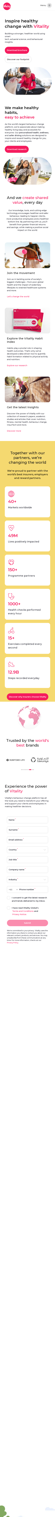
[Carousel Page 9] (33, 769)
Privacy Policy (12, 943)
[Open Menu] (46, 5)
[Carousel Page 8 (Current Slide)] (31, 769)
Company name (17, 869)
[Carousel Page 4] (25, 769)
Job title (13, 859)
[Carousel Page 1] (21, 769)
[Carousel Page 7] (29, 769)
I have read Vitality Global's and (25, 911)
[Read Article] (27, 271)
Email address (16, 839)
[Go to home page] (7, 5)
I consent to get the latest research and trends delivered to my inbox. (29, 899)
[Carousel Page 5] (26, 769)
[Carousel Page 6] (28, 769)
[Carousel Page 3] (24, 769)
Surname (14, 829)
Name (12, 819)
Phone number (27, 889)
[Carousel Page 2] (22, 769)
